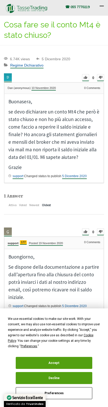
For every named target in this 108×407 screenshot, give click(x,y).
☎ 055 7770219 (77, 6)
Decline (54, 378)
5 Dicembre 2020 (74, 176)
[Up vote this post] (85, 77)
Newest (34, 205)
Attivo (13, 205)
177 (23, 242)
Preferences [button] (29, 346)
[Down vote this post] (100, 77)
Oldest (46, 205)
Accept (54, 363)
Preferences (54, 393)
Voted (23, 205)
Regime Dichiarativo (27, 65)
